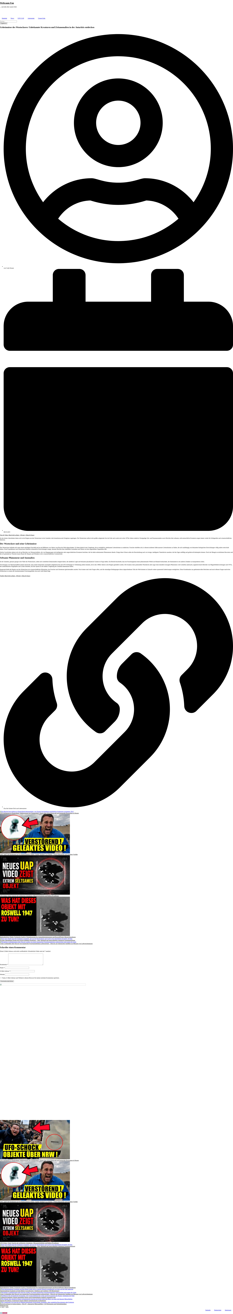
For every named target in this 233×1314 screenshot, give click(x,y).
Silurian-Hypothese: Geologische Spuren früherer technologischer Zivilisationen (23, 1300)
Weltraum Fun (7, 3)
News (12, 18)
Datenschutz (217, 1310)
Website (2, 974)
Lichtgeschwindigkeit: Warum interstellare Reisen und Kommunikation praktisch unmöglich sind (28, 1297)
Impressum (228, 1310)
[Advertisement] (33, 12)
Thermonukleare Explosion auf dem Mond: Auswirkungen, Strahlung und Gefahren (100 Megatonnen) (29, 1291)
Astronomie (31, 18)
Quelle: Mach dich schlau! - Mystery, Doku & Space (15, 576)
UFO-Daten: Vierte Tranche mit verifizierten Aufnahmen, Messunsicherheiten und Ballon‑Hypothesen (29, 896)
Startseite (4, 18)
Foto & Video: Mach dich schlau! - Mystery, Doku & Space (17, 535)
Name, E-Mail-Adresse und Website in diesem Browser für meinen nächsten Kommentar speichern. (30, 978)
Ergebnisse (4, 23)
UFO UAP (21, 18)
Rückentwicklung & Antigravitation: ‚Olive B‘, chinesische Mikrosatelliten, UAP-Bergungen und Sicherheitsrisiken (33, 1304)
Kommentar (4, 964)
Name (2, 967)
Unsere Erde (41, 18)
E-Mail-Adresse (5, 971)
